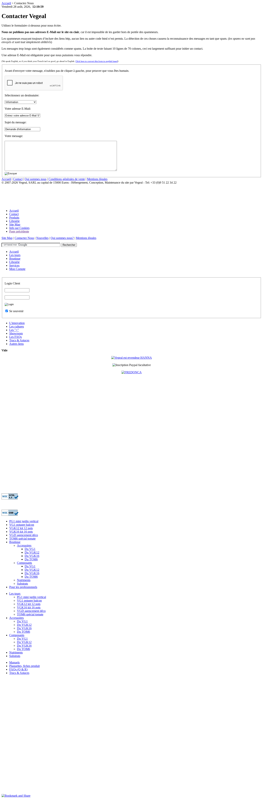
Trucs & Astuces (19, 340)
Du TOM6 (31, 559)
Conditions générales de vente (67, 179)
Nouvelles (42, 238)
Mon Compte (17, 269)
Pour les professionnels (23, 587)
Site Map (14, 224)
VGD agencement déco (23, 535)
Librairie (14, 221)
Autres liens (16, 343)
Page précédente (19, 231)
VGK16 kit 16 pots (21, 531)
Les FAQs (15, 336)
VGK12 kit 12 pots (21, 528)
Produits (14, 217)
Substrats (22, 583)
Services (14, 265)
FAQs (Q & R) (18, 669)
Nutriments (23, 580)
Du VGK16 (32, 555)
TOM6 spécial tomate (22, 538)
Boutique (14, 258)
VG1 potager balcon (21, 524)
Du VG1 (30, 549)
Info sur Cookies (19, 228)
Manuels (14, 662)
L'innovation (17, 323)
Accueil (6, 3)
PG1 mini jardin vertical (23, 521)
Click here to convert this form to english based (96, 61)
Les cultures (16, 326)
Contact (18, 179)
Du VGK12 (32, 552)
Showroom (16, 333)
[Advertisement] (72, 193)
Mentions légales (97, 179)
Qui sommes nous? (62, 238)
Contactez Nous (24, 238)
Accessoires (24, 545)
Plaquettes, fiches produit (24, 666)
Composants (24, 562)
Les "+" (14, 330)
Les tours (14, 255)
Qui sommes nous (35, 179)
